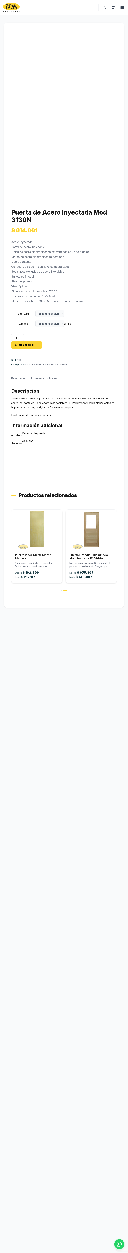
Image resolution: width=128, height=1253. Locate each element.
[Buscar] (104, 7)
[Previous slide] (10, 549)
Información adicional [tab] (44, 378)
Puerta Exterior (50, 364)
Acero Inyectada (33, 364)
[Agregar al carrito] (37, 529)
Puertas (63, 364)
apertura (23, 313)
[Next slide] (117, 549)
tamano (23, 323)
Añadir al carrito (26, 345)
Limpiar (68, 323)
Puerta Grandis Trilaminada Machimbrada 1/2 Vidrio (34, 556)
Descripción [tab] (18, 378)
